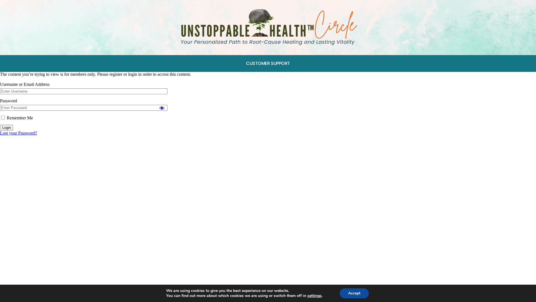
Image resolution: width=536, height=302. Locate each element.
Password (8, 100)
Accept (354, 293)
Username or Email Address (24, 84)
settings (314, 295)
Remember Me (19, 117)
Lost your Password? (18, 133)
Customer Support (268, 63)
